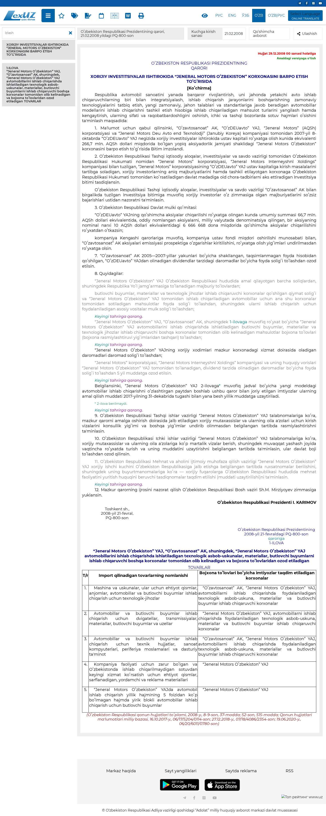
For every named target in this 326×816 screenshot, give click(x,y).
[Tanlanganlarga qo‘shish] (61, 15)
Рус (219, 15)
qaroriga (276, 538)
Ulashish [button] (309, 34)
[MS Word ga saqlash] (128, 15)
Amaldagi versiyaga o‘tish (296, 58)
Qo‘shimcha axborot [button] (263, 34)
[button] (38, 50)
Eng (232, 15)
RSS (289, 770)
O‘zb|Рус (276, 15)
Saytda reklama (241, 770)
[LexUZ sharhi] (88, 15)
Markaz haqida (121, 770)
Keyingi (102, 316)
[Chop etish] (141, 15)
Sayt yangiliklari (180, 770)
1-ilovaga (238, 322)
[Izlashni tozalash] (70, 33)
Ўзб (245, 15)
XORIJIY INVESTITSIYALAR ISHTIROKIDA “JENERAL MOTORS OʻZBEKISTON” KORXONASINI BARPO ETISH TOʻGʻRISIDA (37, 50)
